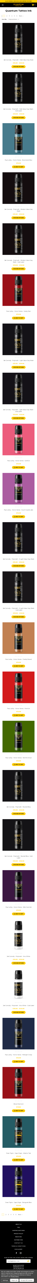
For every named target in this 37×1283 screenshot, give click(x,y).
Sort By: (4, 19)
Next (20, 16)
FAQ (18, 1227)
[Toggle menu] (5, 5)
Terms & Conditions (18, 1246)
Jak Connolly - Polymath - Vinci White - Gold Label (18, 1005)
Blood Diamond (18, 1104)
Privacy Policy (18, 1233)
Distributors (18, 1240)
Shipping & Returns (18, 1230)
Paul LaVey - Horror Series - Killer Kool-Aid (18, 907)
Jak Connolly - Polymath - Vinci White (18, 956)
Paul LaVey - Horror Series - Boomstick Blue (18, 160)
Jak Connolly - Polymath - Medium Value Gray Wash (18, 210)
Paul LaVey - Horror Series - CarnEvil (18, 460)
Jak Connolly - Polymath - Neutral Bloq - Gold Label (18, 857)
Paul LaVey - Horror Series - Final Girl (18, 708)
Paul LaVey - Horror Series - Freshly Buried (18, 659)
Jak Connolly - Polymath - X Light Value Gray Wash (18, 559)
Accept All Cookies (27, 1280)
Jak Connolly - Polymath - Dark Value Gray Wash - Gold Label (18, 110)
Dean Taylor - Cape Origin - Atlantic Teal (18, 1153)
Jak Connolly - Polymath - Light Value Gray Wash (18, 360)
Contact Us (18, 1243)
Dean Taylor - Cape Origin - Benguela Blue (18, 1202)
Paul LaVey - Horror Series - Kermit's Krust (18, 758)
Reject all (14, 1280)
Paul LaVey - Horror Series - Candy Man (18, 311)
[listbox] (14, 19)
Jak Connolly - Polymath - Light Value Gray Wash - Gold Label (18, 410)
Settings (5, 1280)
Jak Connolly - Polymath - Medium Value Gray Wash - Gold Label (18, 261)
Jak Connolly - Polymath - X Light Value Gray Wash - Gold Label (18, 609)
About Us (19, 1224)
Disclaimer (18, 1249)
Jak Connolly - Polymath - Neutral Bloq (19, 807)
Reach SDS (18, 1236)
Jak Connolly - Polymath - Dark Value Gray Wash (18, 60)
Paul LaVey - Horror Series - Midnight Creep (18, 1055)
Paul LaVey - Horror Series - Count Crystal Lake (18, 510)
